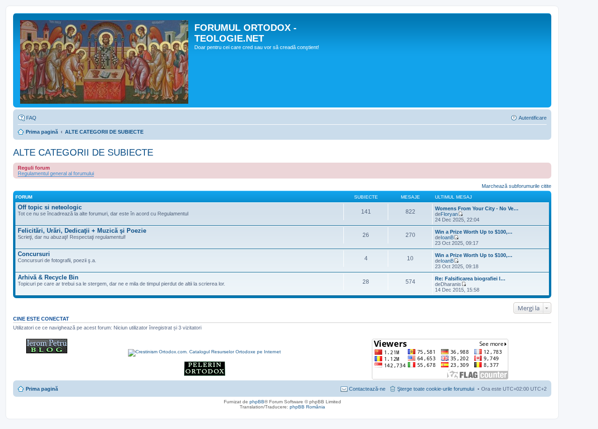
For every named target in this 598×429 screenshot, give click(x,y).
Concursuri (34, 253)
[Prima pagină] (104, 60)
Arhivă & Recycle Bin (48, 277)
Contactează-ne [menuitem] (367, 389)
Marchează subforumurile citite (516, 186)
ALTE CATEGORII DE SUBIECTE (104, 132)
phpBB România (307, 406)
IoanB (447, 237)
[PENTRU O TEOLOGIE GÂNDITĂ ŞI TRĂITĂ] (46, 351)
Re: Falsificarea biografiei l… (470, 278)
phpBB (256, 401)
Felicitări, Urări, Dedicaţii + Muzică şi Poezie (82, 230)
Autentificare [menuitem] (533, 118)
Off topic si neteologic (50, 207)
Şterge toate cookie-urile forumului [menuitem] (435, 389)
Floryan (449, 214)
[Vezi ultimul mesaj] (460, 214)
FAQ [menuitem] (31, 118)
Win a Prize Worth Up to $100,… (474, 232)
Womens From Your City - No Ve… (477, 208)
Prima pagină (42, 132)
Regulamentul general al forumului (56, 173)
